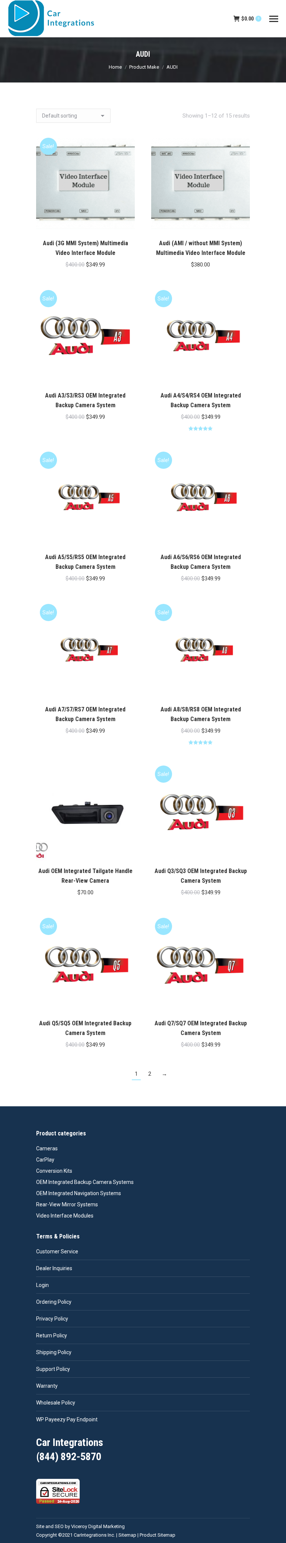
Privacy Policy (52, 1319)
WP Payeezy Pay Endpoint (67, 1419)
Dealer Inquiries (54, 1268)
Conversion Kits (54, 1171)
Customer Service (57, 1251)
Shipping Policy (54, 1352)
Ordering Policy (54, 1302)
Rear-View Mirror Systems (67, 1204)
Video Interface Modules (64, 1216)
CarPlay (45, 1160)
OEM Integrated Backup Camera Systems (85, 1182)
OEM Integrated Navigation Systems (78, 1193)
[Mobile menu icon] (274, 19)
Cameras (47, 1148)
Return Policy (51, 1335)
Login (42, 1285)
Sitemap (127, 1535)
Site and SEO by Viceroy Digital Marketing (80, 1526)
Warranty (47, 1386)
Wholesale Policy (55, 1403)
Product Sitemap (157, 1535)
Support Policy (53, 1369)
